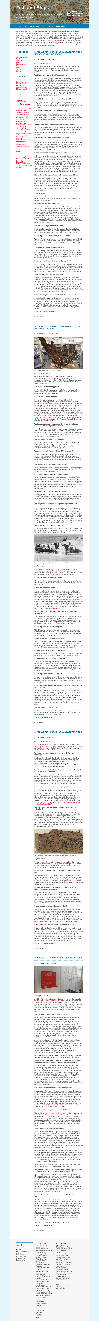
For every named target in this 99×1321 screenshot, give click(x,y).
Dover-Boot (44, 415)
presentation (27, 133)
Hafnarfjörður (20, 121)
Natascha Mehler (22, 87)
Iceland (24, 126)
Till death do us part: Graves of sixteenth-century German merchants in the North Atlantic (64, 1276)
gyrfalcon (30, 119)
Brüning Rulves (19, 108)
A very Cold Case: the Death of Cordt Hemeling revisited (64, 1249)
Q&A (17, 135)
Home (19, 26)
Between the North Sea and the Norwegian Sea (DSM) (24, 165)
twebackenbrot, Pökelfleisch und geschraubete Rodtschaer (41, 1260)
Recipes (19, 66)
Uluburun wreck (40, 606)
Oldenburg (18, 133)
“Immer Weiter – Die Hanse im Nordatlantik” (49, 1001)
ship (29, 139)
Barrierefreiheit (61, 1288)
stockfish (19, 146)
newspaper (24, 131)
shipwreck (25, 144)
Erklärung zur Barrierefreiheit (21, 1255)
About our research (32, 26)
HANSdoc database (23, 158)
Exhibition (19, 59)
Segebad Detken (20, 136)
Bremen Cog (19, 107)
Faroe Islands (22, 118)
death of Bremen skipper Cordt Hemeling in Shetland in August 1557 (57, 921)
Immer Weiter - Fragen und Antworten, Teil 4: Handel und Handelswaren (43, 1282)
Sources (19, 69)
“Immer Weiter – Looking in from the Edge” (58, 1113)
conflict (25, 112)
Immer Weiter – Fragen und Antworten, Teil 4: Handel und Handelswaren (58, 53)
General (19, 60)
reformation (22, 135)
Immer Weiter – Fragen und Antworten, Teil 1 (58, 958)
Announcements (21, 57)
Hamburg (21, 123)
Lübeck (23, 129)
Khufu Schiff (48, 421)
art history (30, 102)
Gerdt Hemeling (23, 119)
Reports (19, 67)
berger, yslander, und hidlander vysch (43, 1254)
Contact (19, 1253)
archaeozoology (21, 102)
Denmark (23, 114)
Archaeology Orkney (23, 157)
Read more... (52, 45)
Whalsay (23, 148)
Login (58, 1290)
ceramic (24, 110)
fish (29, 118)
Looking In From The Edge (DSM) (23, 161)
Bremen (25, 104)
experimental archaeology (22, 116)
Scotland (27, 135)
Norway (30, 131)
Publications (60, 26)
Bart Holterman (21, 82)
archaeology (19, 100)
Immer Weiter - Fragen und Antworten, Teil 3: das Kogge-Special (43, 1288)
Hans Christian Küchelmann (21, 84)
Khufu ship (55, 608)
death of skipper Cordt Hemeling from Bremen (60, 1215)
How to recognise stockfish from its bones (64, 1264)
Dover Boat (61, 603)
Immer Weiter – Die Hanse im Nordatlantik (49, 746)
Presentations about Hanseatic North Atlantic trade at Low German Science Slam (44, 1294)
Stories (18, 71)
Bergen (18, 105)
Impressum (59, 1286)
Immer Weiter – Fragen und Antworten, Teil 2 (58, 732)
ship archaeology (23, 142)
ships (19, 144)
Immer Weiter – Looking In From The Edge (56, 864)
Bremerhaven (26, 107)
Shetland (21, 139)
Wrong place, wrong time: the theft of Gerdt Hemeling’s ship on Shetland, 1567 (63, 1258)
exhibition (28, 114)
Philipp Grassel (21, 89)
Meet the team (48, 26)
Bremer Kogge (51, 378)
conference (19, 112)
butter (25, 108)
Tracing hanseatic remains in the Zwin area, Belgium (42, 1272)
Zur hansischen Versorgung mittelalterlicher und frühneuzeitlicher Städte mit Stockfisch (44, 1248)
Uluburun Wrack (73, 417)
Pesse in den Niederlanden (53, 407)
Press (18, 62)
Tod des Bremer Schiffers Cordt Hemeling (60, 1105)
